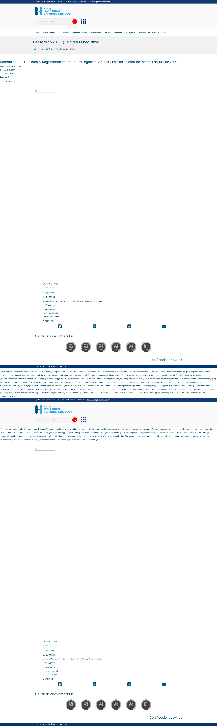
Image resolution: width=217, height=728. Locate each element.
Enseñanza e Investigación (124, 33)
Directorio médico (79, 33)
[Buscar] (74, 21)
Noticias (107, 33)
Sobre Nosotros (50, 33)
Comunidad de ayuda (147, 33)
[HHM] (54, 11)
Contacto (162, 33)
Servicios (65, 33)
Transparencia (95, 33)
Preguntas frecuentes (51, 316)
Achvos (44, 49)
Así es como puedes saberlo (97, 1)
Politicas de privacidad (51, 313)
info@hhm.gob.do (49, 292)
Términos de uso (49, 309)
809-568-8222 (48, 287)
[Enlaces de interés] (82, 21)
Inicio (38, 33)
